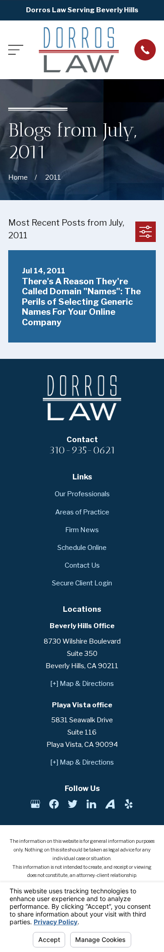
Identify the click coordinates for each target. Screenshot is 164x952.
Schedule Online (82, 548)
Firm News (82, 530)
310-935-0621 (82, 450)
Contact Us (82, 565)
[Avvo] (110, 804)
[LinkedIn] (91, 804)
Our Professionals (82, 494)
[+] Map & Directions (82, 684)
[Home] (79, 49)
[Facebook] (54, 804)
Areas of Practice (82, 512)
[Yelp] (128, 804)
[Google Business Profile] (35, 804)
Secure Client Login (82, 583)
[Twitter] (72, 804)
